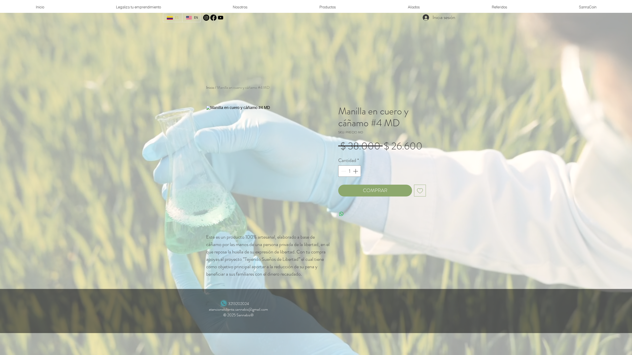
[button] (240, 7)
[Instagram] (206, 18)
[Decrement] (343, 171)
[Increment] (356, 171)
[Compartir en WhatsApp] (341, 214)
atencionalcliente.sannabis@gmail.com (238, 309)
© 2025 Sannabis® (238, 315)
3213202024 (238, 303)
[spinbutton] (349, 171)
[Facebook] (213, 18)
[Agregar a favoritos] (420, 190)
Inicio (210, 87)
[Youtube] (220, 18)
